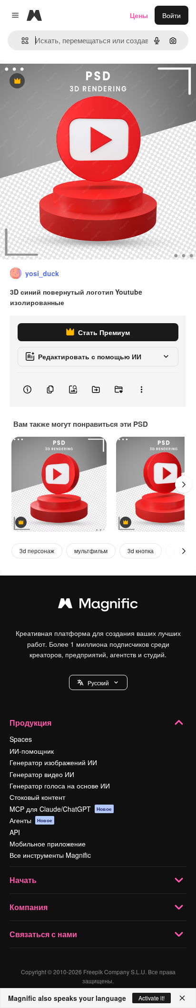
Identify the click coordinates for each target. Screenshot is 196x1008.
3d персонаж (37, 551)
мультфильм (91, 551)
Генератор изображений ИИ (53, 762)
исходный (64, 81)
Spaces (21, 739)
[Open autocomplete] (21, 40)
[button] (98, 682)
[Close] (182, 998)
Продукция (30, 722)
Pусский (98, 683)
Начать (23, 879)
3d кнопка (140, 551)
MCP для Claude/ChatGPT (61, 809)
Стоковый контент (37, 797)
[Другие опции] (141, 389)
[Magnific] (98, 605)
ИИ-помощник (32, 751)
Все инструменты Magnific (50, 855)
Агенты (31, 820)
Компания (29, 907)
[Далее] (183, 484)
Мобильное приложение (48, 843)
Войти (171, 15)
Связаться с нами (43, 934)
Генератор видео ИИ (42, 774)
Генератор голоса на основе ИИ (60, 785)
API (15, 832)
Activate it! (151, 998)
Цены (139, 15)
